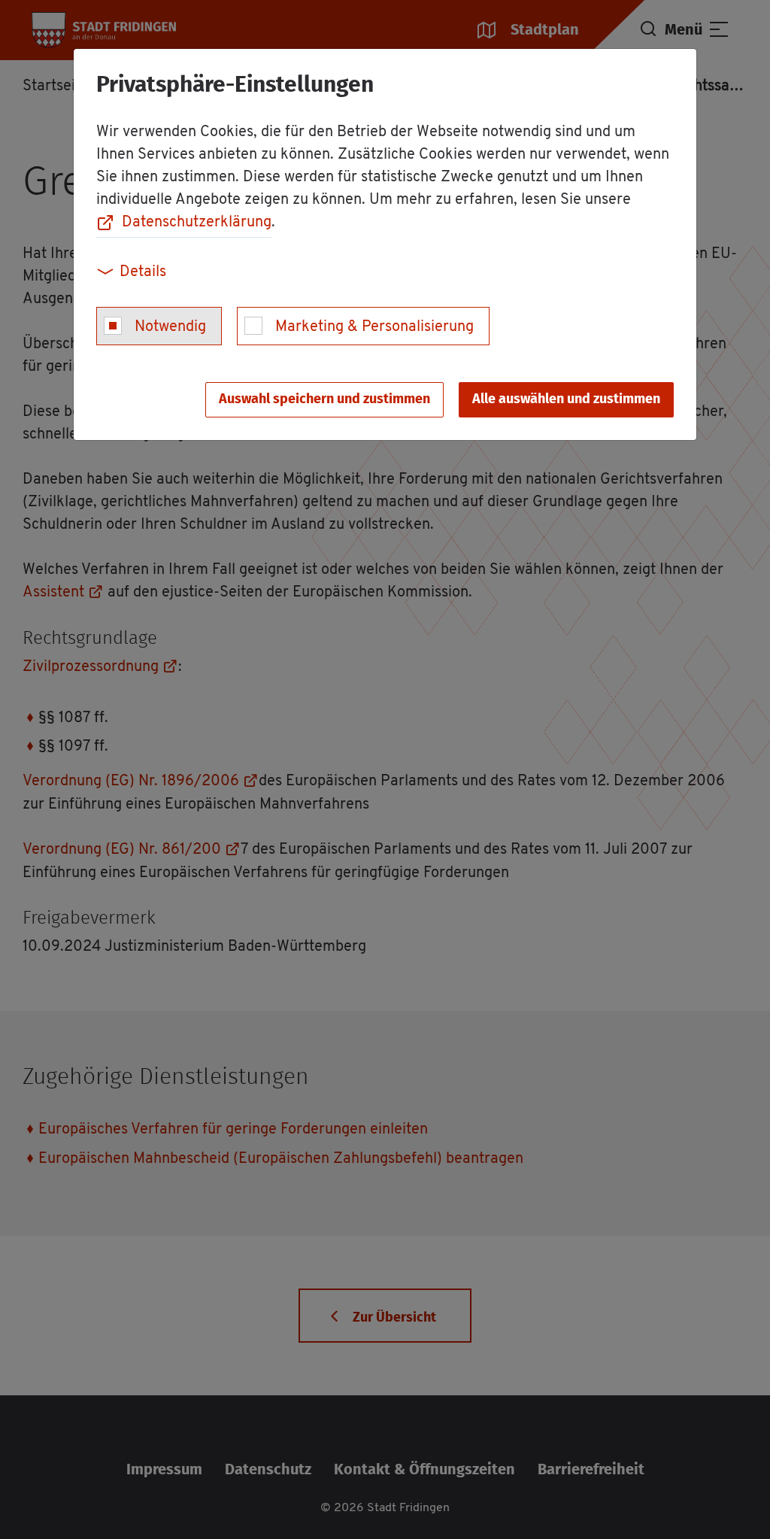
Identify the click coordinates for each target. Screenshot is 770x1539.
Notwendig (170, 327)
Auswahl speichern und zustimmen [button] (324, 399)
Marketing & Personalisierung (374, 327)
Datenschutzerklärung (196, 222)
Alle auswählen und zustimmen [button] (566, 399)
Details (143, 272)
